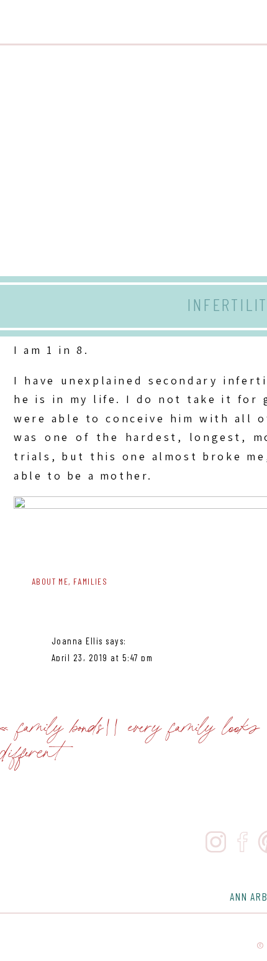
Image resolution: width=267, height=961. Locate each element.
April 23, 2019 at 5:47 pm (102, 657)
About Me (50, 581)
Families (90, 581)
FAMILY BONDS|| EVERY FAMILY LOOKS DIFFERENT (130, 737)
